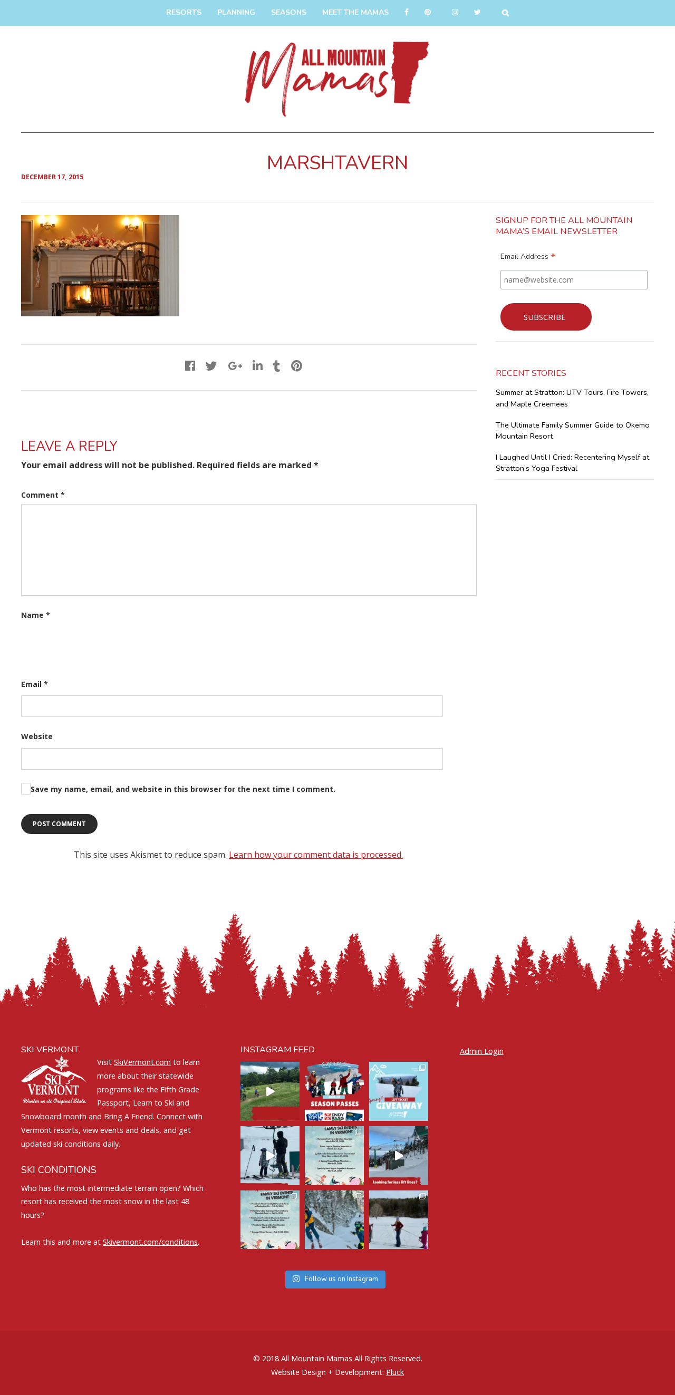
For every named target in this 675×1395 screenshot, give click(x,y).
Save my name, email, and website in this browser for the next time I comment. (183, 789)
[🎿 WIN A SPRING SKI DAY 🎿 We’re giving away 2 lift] (398, 1091)
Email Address (527, 257)
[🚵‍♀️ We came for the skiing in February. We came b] (270, 1091)
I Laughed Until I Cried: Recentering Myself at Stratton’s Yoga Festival (572, 463)
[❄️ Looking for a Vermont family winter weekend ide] (270, 1155)
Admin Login (482, 1051)
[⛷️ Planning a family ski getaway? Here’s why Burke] (398, 1155)
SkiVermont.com (142, 1062)
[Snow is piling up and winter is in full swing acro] (270, 1219)
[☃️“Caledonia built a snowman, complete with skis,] (398, 1219)
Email (34, 684)
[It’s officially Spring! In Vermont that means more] (334, 1155)
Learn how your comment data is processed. (316, 854)
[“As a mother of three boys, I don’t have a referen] (334, 1219)
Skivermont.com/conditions (150, 1242)
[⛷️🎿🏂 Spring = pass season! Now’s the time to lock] (334, 1091)
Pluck (395, 1372)
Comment (43, 495)
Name (35, 615)
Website (37, 736)
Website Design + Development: (327, 1372)
